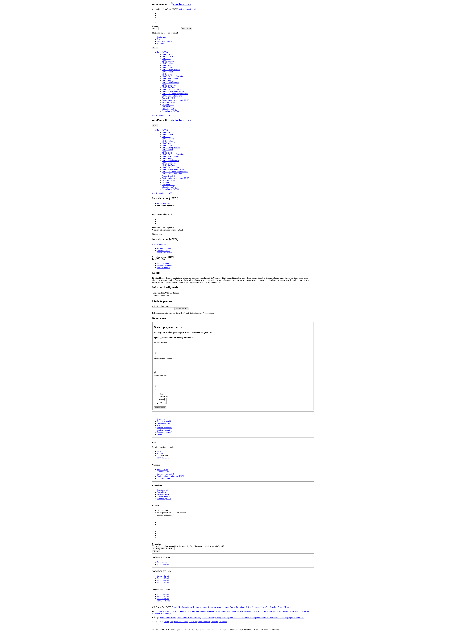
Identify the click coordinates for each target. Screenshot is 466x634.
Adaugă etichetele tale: (161, 306)
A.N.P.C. (160, 453)
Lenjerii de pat (175, 622)
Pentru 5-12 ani (163, 564)
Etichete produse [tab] (163, 268)
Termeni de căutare (164, 428)
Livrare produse (163, 494)
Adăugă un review (159, 244)
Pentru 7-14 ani (163, 594)
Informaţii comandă (164, 432)
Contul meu (161, 37)
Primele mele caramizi (168, 618)
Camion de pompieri (251, 618)
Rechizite (214, 622)
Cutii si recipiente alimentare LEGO (171, 476)
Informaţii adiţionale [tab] (164, 265)
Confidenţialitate (163, 423)
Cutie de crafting (194, 618)
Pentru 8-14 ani (163, 596)
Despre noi (161, 419)
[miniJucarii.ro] (181, 4)
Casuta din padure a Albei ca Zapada (276, 611)
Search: (155, 28)
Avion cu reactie (222, 607)
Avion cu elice (182, 618)
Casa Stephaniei (164, 611)
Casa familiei (295, 611)
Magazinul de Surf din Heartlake (264, 607)
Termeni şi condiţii (164, 421)
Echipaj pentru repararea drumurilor (229, 618)
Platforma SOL (163, 458)
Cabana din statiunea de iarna (240, 607)
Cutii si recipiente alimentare (199, 622)
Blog (159, 451)
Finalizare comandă (164, 41)
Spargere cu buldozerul (295, 618)
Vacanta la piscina (279, 618)
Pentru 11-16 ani (163, 601)
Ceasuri (166, 622)
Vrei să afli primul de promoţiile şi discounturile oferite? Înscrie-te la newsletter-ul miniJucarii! (188, 546)
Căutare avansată (163, 430)
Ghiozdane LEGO (164, 478)
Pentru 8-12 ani (163, 582)
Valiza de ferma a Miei (252, 611)
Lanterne (184, 622)
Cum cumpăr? (162, 490)
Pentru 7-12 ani (163, 580)
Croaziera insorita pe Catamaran (183, 611)
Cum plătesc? (162, 492)
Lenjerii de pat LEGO (165, 474)
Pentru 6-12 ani (163, 578)
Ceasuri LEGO (163, 472)
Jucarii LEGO (162, 470)
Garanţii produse (163, 496)
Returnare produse (164, 499)
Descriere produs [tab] (163, 263)
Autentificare (162, 43)
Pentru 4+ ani (162, 562)
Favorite (160, 39)
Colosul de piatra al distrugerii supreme (201, 607)
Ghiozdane (223, 622)
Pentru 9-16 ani (163, 599)
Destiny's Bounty (208, 618)
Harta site (160, 425)
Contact (160, 434)
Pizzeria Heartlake (285, 607)
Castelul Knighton (179, 607)
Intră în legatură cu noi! (187, 9)
